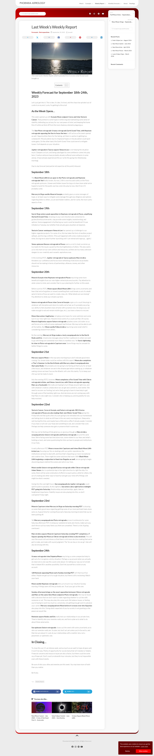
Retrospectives (44, 32)
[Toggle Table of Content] (65, 85)
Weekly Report (99, 3)
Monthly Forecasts (114, 3)
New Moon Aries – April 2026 (121, 47)
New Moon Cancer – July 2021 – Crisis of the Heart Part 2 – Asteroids (40, 718)
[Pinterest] (98, 14)
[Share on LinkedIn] (94, 37)
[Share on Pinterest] (72, 37)
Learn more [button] (144, 746)
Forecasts (35, 32)
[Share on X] (29, 37)
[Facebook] (90, 14)
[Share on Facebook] (51, 37)
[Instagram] (94, 14)
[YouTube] (103, 14)
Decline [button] (127, 751)
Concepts (88, 3)
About (126, 3)
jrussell (70, 32)
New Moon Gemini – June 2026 (121, 44)
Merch (81, 3)
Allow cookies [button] (143, 751)
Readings (132, 3)
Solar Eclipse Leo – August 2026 (122, 40)
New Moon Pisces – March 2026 (122, 50)
